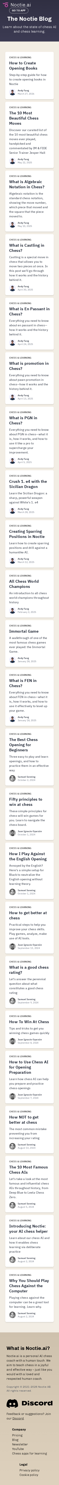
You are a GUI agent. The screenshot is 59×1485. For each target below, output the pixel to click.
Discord (18, 1418)
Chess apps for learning (29, 1453)
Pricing (17, 1435)
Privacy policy (30, 1470)
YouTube (18, 1449)
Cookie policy (29, 1475)
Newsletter (20, 1444)
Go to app (19, 10)
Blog (15, 1440)
